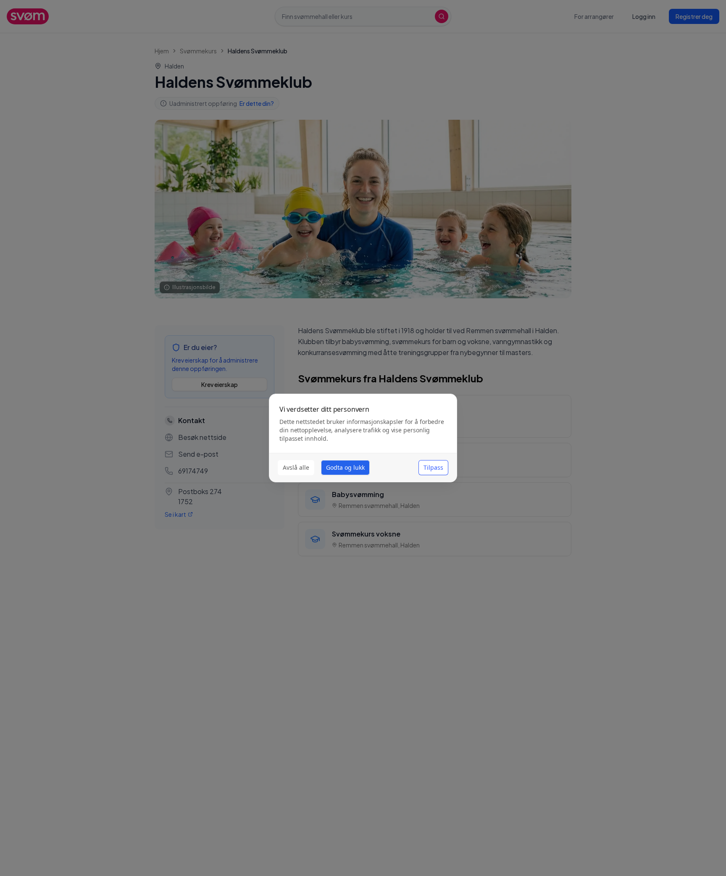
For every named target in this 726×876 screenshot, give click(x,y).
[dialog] (363, 438)
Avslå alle (296, 467)
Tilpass (433, 467)
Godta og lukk (345, 467)
